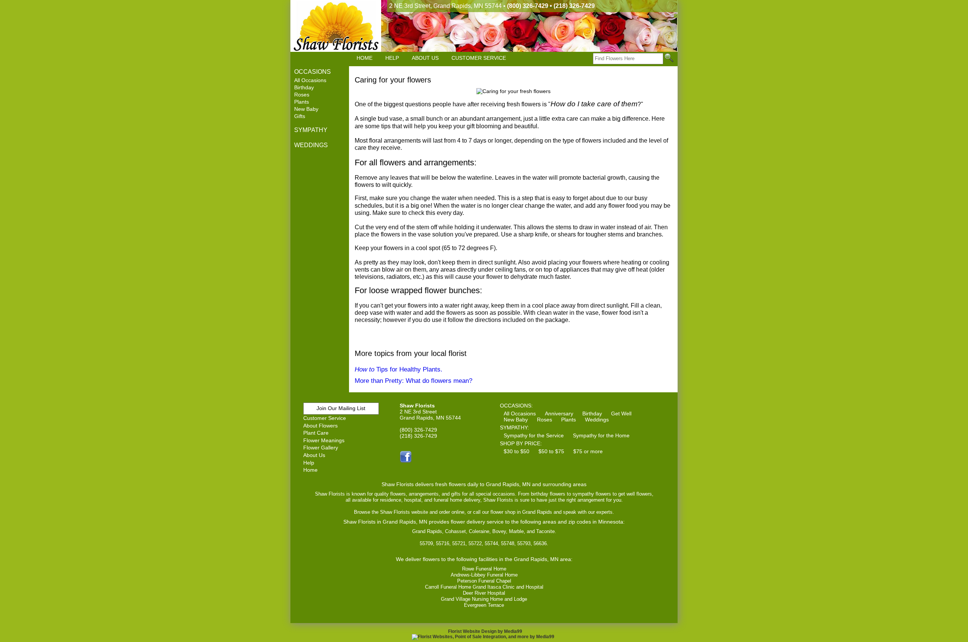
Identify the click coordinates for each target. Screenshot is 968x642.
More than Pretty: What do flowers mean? (413, 380)
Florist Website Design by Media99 (485, 631)
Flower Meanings (323, 440)
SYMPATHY (310, 130)
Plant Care (316, 433)
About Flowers (320, 426)
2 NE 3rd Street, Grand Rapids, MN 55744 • (492, 6)
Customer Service (324, 418)
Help (308, 463)
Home (310, 470)
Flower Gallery (320, 448)
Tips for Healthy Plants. (398, 369)
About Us (314, 455)
